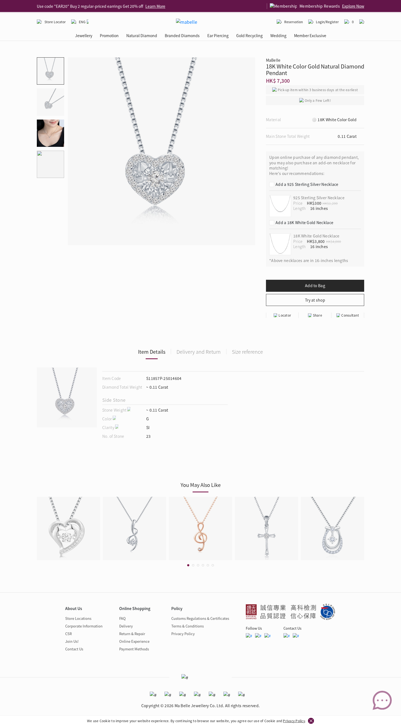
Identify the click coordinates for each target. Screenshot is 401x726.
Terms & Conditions (187, 626)
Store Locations (78, 618)
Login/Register (327, 21)
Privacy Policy (294, 720)
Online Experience (134, 641)
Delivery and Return (198, 351)
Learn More (155, 6)
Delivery (126, 626)
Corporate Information (84, 626)
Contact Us (74, 648)
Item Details (151, 351)
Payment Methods (134, 648)
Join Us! (72, 641)
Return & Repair (132, 633)
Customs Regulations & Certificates (200, 618)
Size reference (247, 351)
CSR (68, 633)
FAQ (122, 618)
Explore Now (353, 6)
